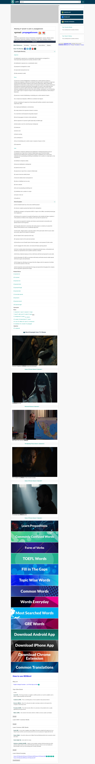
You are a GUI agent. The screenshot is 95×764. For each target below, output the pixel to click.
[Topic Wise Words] (34, 585)
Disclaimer (77, 44)
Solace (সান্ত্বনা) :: (17, 735)
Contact (82, 44)
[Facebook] (25, 49)
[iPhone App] (34, 650)
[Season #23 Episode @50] (48, 756)
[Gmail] (33, 49)
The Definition (26, 45)
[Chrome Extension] (34, 661)
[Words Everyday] (34, 607)
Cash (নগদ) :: (16, 694)
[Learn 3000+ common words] (34, 596)
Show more (34, 41)
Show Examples (34, 201)
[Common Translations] (34, 672)
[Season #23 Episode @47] (53, 756)
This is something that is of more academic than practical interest (32, 699)
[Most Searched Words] (34, 617)
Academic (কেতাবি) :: (18, 699)
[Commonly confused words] (34, 541)
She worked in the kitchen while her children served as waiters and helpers (33, 712)
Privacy (72, 44)
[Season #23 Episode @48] (52, 756)
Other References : (18, 45)
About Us (68, 44)
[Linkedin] (30, 49)
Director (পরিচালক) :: (18, 703)
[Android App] (34, 639)
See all (14, 716)
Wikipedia (49, 45)
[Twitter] (28, 49)
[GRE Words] (34, 628)
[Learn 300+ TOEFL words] (34, 563)
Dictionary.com (34, 45)
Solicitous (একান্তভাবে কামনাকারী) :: (20, 743)
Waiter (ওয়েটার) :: (17, 712)
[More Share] (35, 49)
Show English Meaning (34, 51)
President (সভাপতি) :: (18, 707)
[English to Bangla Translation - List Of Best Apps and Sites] (38, 685)
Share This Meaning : (19, 48)
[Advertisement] (34, 14)
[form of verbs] (34, 552)
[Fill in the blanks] (34, 574)
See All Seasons (16, 760)
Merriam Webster (42, 45)
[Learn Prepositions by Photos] (34, 531)
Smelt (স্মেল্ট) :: (16, 730)
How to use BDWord (22, 676)
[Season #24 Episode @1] (47, 756)
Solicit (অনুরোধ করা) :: (18, 740)
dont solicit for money (22, 740)
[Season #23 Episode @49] (50, 756)
